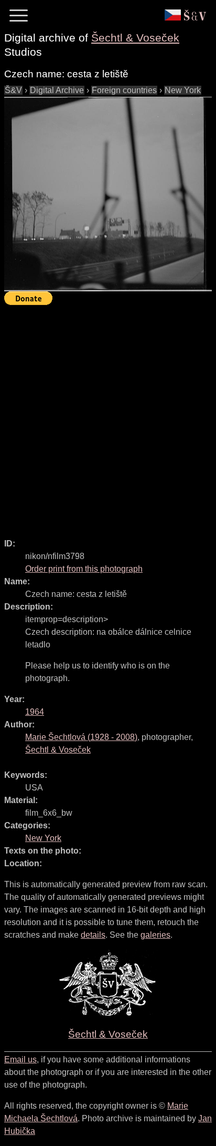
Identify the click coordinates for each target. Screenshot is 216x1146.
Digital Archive (57, 90)
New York (183, 90)
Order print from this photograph (84, 568)
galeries (155, 934)
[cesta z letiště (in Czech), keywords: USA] (108, 194)
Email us (20, 1059)
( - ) (81, 737)
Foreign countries (124, 90)
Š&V (13, 90)
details (93, 934)
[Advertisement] (108, 417)
